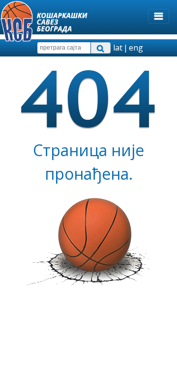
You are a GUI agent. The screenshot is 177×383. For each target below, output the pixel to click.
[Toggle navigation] (158, 16)
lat (117, 47)
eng (136, 47)
